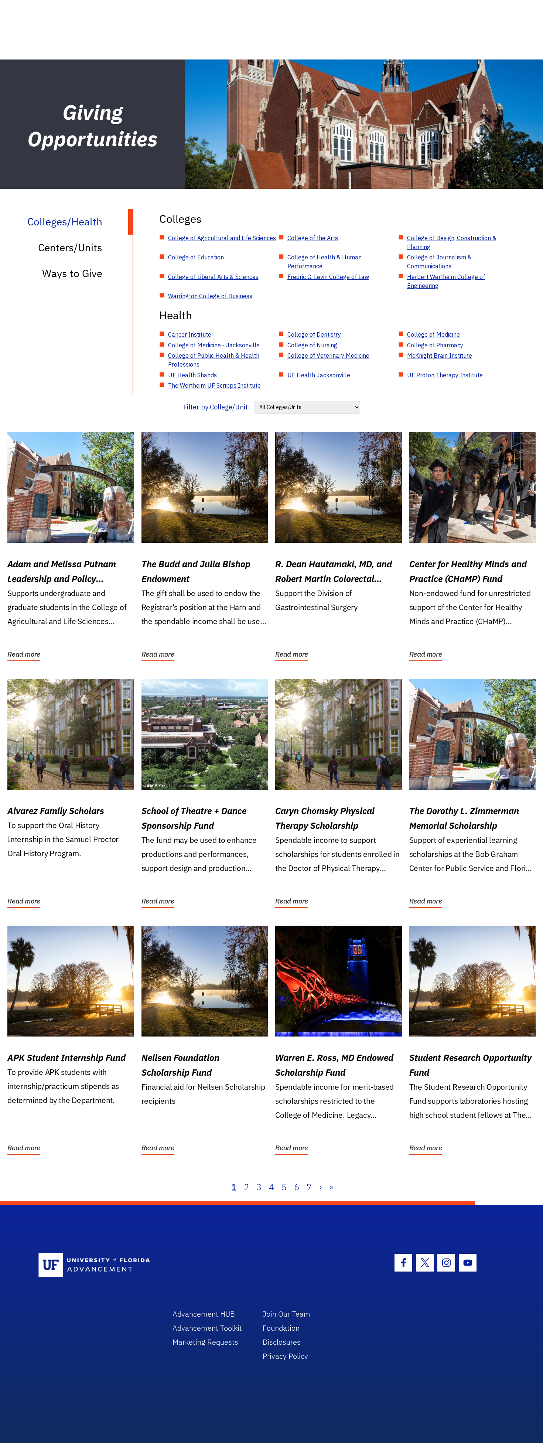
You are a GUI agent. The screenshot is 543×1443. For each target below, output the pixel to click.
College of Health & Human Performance (324, 261)
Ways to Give (72, 273)
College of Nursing (312, 345)
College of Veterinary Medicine (328, 355)
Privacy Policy (285, 1356)
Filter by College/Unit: (216, 407)
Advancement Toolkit (207, 1328)
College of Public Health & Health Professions (213, 360)
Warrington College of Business (210, 296)
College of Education (196, 257)
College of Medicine (433, 334)
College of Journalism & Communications (439, 261)
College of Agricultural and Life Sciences (222, 238)
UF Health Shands (192, 375)
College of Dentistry (314, 334)
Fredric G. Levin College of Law (328, 276)
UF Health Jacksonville (318, 375)
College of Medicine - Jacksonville (214, 345)
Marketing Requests (205, 1342)
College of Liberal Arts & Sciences (213, 276)
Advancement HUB (204, 1314)
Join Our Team (286, 1314)
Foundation (281, 1328)
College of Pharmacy (435, 345)
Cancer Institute (189, 334)
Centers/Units (70, 247)
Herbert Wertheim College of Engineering (446, 281)
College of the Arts (312, 238)
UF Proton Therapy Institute (445, 375)
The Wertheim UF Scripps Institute (214, 385)
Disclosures (282, 1342)
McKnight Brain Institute (439, 355)
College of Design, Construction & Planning (451, 242)
